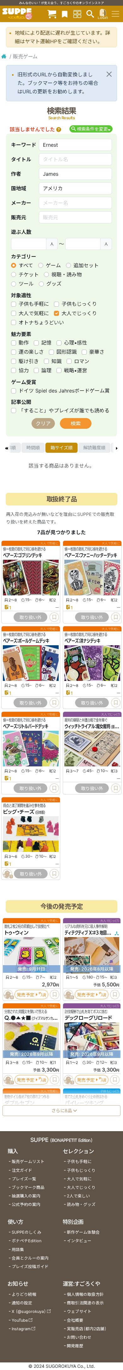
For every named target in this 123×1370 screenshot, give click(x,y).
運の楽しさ (31, 352)
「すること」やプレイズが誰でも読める (64, 410)
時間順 (33, 447)
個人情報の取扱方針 (85, 1294)
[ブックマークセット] (64, 13)
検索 (75, 423)
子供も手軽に (34, 304)
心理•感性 (75, 343)
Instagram (21, 1328)
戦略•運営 (75, 370)
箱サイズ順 (61, 447)
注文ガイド (22, 1170)
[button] (58, 129)
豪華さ (96, 352)
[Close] (109, 74)
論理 (46, 370)
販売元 (18, 217)
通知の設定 (22, 1303)
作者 (16, 174)
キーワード (23, 145)
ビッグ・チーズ (18, 811)
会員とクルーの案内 (30, 1258)
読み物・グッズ (81, 1204)
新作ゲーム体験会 (83, 1232)
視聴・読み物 (66, 274)
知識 (56, 361)
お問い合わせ (79, 1337)
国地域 (18, 188)
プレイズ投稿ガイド (30, 1266)
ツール (26, 283)
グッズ (54, 283)
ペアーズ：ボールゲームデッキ (26, 640)
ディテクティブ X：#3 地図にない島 (92, 932)
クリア (43, 423)
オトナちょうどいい (41, 322)
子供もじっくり (79, 304)
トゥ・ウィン (16, 932)
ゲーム (53, 265)
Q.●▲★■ (17, 1017)
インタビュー (79, 1240)
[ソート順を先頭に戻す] (6, 447)
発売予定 (25, 994)
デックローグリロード (88, 1017)
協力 (24, 370)
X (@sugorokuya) (29, 1311)
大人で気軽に (34, 313)
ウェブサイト (79, 1311)
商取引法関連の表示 (85, 1303)
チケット (29, 274)
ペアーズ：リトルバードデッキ (25, 726)
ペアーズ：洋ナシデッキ (82, 640)
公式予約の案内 (26, 1204)
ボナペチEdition (26, 1240)
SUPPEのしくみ (26, 1232)
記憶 (46, 343)
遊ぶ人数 (21, 232)
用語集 (18, 1249)
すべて (26, 265)
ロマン (81, 361)
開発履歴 (75, 1345)
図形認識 (66, 352)
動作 (24, 343)
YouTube (20, 1320)
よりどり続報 (24, 1294)
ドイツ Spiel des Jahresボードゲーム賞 (64, 390)
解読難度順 (94, 447)
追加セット (86, 265)
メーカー (21, 203)
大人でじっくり (79, 313)
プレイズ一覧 (24, 1179)
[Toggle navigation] (115, 14)
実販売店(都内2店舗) (87, 1328)
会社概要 (75, 1320)
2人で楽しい (78, 1196)
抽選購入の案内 (26, 1196)
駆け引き (29, 361)
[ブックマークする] (54, 617)
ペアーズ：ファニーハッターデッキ (91, 555)
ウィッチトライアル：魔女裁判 (87, 726)
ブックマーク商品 (28, 1187)
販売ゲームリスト (28, 1161)
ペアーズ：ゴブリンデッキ (22, 555)
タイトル (21, 159)
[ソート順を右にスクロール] (117, 447)
